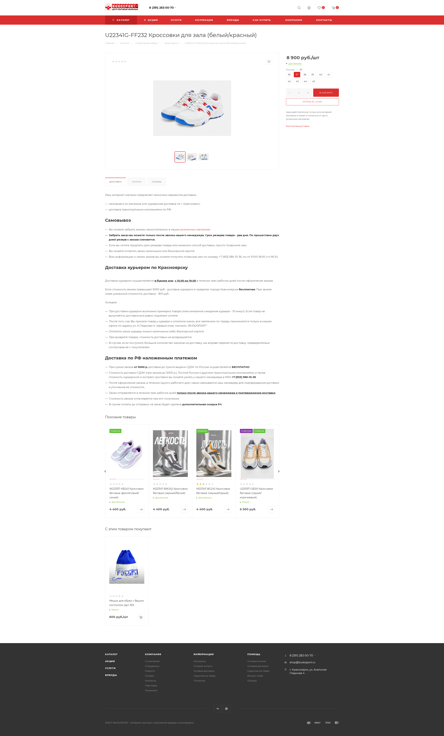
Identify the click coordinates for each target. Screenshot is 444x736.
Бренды (111, 675)
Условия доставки (204, 671)
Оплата (136, 182)
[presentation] (105, 471)
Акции (110, 661)
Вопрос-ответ (255, 675)
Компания (153, 654)
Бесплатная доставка (297, 126)
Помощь (253, 654)
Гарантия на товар (204, 675)
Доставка (115, 182)
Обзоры (252, 680)
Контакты (150, 680)
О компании (152, 661)
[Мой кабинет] (309, 8)
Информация (204, 654)
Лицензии (151, 690)
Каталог (111, 654)
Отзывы (157, 182)
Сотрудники (152, 666)
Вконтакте (217, 708)
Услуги (110, 668)
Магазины (200, 661)
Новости (150, 671)
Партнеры (151, 685)
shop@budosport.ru (302, 662)
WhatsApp (226, 708)
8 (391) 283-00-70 (161, 7)
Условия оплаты (203, 666)
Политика (199, 680)
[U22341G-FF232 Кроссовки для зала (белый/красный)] (192, 108)
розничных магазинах (195, 229)
